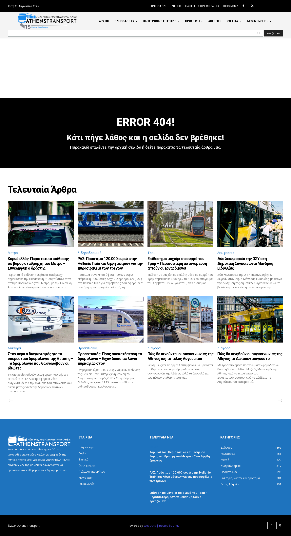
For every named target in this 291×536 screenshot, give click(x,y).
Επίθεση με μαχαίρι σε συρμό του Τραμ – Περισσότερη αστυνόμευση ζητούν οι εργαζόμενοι (177, 263)
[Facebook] (243, 6)
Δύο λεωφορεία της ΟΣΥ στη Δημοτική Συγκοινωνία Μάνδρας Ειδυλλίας (245, 263)
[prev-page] (11, 400)
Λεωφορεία (225, 253)
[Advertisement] (145, 68)
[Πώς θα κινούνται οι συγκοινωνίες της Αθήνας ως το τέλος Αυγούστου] (180, 319)
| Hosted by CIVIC (168, 525)
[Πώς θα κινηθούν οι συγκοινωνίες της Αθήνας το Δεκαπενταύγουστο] (250, 319)
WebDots (150, 525)
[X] (252, 6)
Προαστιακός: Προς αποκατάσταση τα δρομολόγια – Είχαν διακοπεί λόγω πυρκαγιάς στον (110, 358)
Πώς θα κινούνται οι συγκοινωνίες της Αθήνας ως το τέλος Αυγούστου (180, 356)
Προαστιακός (88, 348)
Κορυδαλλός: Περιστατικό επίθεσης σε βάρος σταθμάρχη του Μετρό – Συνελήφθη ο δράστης (38, 263)
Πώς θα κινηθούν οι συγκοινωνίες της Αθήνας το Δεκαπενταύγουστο (249, 356)
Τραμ (151, 253)
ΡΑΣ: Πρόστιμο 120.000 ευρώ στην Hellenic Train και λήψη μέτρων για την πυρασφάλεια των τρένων (110, 263)
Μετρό (13, 253)
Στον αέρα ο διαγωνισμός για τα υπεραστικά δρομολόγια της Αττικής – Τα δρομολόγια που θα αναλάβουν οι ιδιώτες (40, 360)
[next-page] (280, 400)
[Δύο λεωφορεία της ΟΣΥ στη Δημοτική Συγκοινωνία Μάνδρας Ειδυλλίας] (250, 224)
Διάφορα (14, 348)
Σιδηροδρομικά (89, 253)
